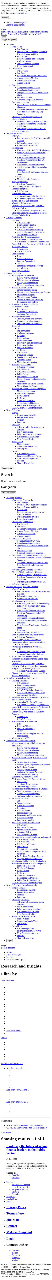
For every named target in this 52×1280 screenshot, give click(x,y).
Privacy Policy (16, 1207)
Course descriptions (20, 189)
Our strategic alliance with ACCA (31, 128)
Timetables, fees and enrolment (25, 201)
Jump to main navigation (16, 22)
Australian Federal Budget (28, 437)
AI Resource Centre (20, 307)
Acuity (31, 34)
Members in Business (21, 316)
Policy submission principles (29, 434)
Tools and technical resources (29, 323)
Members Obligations (26, 393)
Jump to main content (15, 25)
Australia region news (26, 453)
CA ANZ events (24, 251)
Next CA (21, 177)
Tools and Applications (26, 314)
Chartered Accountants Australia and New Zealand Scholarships (29, 214)
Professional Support (26, 295)
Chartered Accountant (26, 184)
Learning (15, 220)
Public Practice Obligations (28, 405)
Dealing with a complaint (27, 376)
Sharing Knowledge (25, 463)
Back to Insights (8, 948)
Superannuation (23, 331)
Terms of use (22, 13)
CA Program (22, 191)
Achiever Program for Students (30, 198)
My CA (38, 34)
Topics (4, 1037)
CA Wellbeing (23, 369)
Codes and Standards (26, 400)
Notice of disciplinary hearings (30, 100)
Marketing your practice (27, 362)
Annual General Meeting (27, 78)
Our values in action (20, 102)
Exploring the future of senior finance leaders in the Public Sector (26, 1149)
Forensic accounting (25, 347)
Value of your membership (28, 280)
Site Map (12, 1219)
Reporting (21, 335)
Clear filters (6, 1132)
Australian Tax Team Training (29, 239)
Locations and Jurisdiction (12, 1063)
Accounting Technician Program (30, 165)
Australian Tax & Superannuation (26, 237)
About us (10, 44)
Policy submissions (25, 432)
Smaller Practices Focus (27, 290)
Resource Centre (19, 350)
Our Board (21, 73)
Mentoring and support (21, 364)
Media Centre (17, 441)
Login (4, 37)
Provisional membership (22, 193)
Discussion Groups (25, 355)
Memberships (17, 148)
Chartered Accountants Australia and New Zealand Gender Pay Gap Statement (32, 111)
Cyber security (23, 1187)
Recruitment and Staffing (27, 302)
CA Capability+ (23, 222)
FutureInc (21, 422)
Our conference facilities (27, 54)
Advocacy (16, 425)
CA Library (22, 352)
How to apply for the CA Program (26, 186)
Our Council (22, 71)
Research (15, 1177)
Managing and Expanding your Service (33, 292)
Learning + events (14, 217)
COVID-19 (16, 1175)
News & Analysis (13, 410)
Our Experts (22, 449)
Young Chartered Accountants (29, 386)
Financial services (24, 340)
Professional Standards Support (30, 384)
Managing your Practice (27, 297)
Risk (19, 256)
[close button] (10, 18)
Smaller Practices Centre (22, 287)
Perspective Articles (25, 417)
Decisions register (24, 97)
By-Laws (21, 398)
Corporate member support (28, 321)
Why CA (15, 136)
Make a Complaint (19, 1232)
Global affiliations (19, 119)
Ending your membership (27, 282)
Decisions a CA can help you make (32, 51)
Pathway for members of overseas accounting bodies (31, 154)
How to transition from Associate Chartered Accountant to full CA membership (31, 159)
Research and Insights (26, 415)
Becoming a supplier (25, 66)
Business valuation (25, 345)
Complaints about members (28, 90)
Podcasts (20, 461)
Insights (15, 412)
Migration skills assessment (23, 203)
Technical (16, 326)
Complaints (16, 85)
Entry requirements (20, 181)
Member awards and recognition (30, 285)
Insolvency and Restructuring (29, 343)
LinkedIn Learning (25, 227)
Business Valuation (25, 258)
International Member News (29, 456)
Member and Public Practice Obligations (29, 388)
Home (3, 29)
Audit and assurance (25, 333)
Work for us (22, 56)
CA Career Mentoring (26, 372)
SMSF (20, 263)
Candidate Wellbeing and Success (31, 210)
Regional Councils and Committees (32, 75)
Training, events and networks (29, 319)
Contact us (43, 32)
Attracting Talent (24, 360)
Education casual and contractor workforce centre (30, 60)
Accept (5, 18)
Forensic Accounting (26, 261)
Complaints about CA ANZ (28, 88)
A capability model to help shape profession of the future (31, 233)
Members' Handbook (26, 391)
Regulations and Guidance (28, 403)
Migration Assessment (29, 32)
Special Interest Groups (27, 357)
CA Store (12, 34)
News (14, 451)
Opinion (20, 420)
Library (4, 34)
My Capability (22, 34)
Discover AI (22, 309)
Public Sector (22, 374)
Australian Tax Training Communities (33, 242)
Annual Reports (23, 83)
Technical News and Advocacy (30, 299)
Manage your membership (23, 275)
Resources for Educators (27, 145)
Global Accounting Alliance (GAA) (32, 121)
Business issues (23, 338)
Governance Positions (26, 80)
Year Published (7, 980)
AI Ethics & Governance (27, 311)
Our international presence (28, 63)
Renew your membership (27, 278)
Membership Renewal (10, 32)
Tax (18, 328)
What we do (17, 47)
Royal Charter (23, 396)
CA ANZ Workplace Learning (30, 230)
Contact (11, 1226)
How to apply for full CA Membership (33, 150)
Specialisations (18, 254)
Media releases (23, 444)
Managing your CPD (20, 270)
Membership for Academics (28, 179)
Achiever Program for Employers (31, 196)
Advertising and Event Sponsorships (27, 116)
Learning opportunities (26, 225)
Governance (17, 68)
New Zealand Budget (26, 439)
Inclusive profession (20, 131)
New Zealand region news (28, 458)
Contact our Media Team (27, 446)
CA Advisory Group (25, 367)
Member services (13, 273)
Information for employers (28, 143)
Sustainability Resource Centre (25, 304)
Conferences (22, 249)
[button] (9, 39)
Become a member (14, 133)
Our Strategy (22, 49)
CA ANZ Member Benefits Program (27, 408)
